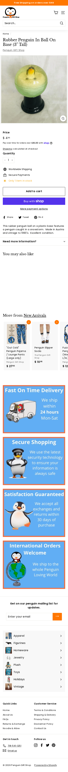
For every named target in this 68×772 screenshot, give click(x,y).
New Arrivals (35, 315)
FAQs (5, 719)
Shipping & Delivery (45, 714)
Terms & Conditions (45, 710)
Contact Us (40, 728)
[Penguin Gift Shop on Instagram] (35, 745)
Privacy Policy (41, 719)
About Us (8, 714)
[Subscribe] (57, 617)
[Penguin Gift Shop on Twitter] (47, 745)
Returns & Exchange (14, 723)
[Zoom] (63, 118)
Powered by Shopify (45, 765)
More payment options (34, 208)
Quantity (9, 153)
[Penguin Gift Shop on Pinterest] (53, 745)
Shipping (7, 149)
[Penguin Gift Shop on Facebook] (41, 745)
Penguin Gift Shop (13, 50)
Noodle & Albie (11, 728)
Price (6, 132)
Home (6, 34)
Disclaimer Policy (43, 723)
